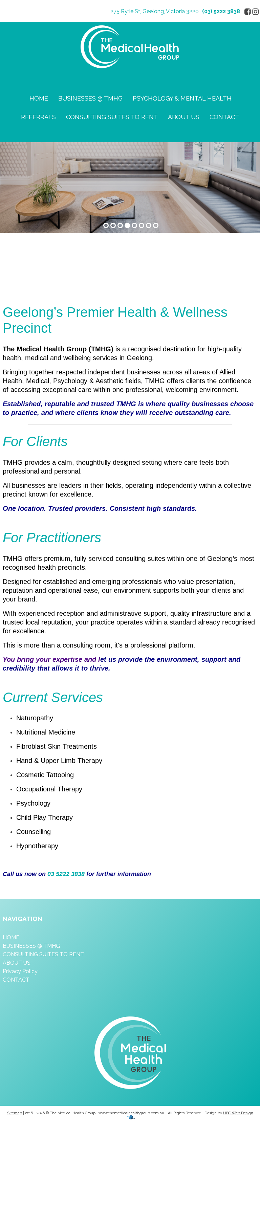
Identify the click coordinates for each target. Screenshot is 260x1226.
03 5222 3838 (66, 874)
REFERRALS (38, 117)
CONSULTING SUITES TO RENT (112, 117)
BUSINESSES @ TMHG (90, 98)
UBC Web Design (238, 1113)
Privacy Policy (20, 971)
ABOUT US (183, 117)
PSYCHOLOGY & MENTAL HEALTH (182, 98)
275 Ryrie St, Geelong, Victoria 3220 (154, 11)
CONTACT (224, 117)
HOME (38, 98)
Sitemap (14, 1113)
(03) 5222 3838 (221, 11)
